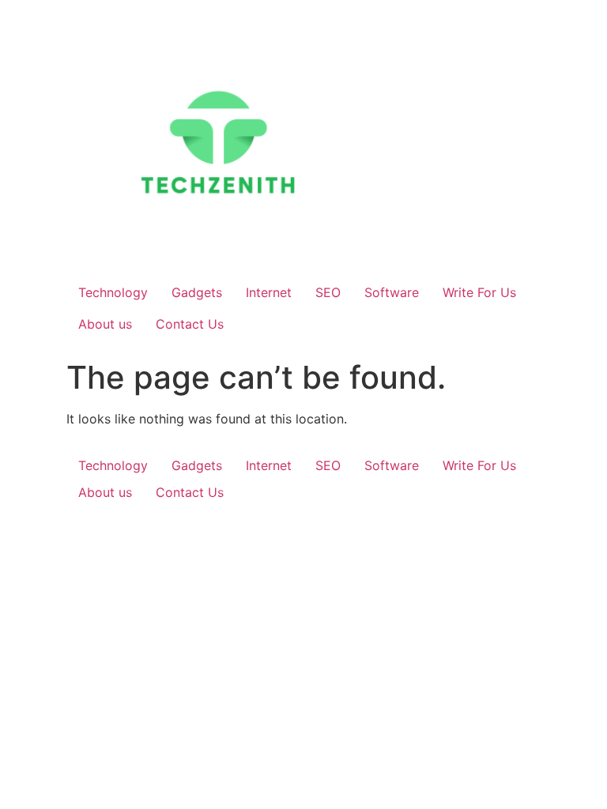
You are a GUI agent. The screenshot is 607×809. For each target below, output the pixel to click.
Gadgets (197, 292)
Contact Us (190, 324)
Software (391, 292)
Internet (269, 292)
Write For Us (479, 292)
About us (105, 324)
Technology (113, 292)
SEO (328, 292)
